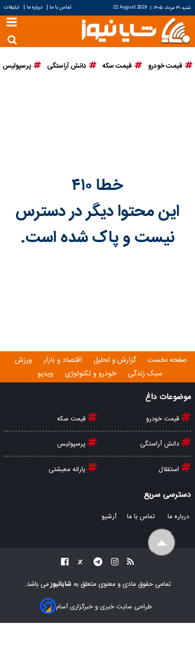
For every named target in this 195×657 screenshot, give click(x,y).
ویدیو (47, 374)
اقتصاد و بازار (64, 360)
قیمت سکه (72, 418)
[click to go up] (162, 542)
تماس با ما (60, 7)
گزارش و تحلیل (116, 360)
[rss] (127, 563)
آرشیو (109, 516)
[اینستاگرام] (111, 563)
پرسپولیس (72, 444)
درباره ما (34, 7)
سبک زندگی (146, 374)
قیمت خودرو (163, 418)
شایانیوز (60, 584)
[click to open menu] (12, 23)
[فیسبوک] (64, 563)
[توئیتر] (78, 563)
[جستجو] (12, 40)
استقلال (169, 469)
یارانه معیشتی (68, 469)
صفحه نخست (167, 360)
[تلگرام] (95, 563)
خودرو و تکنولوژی (91, 374)
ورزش (24, 360)
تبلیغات (12, 7)
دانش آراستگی (160, 444)
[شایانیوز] (135, 30)
